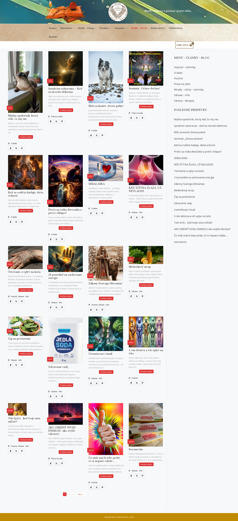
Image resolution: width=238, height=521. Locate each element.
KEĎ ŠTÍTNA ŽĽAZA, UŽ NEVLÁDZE (193, 164)
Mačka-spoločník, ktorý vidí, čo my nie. (196, 119)
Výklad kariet (176, 28)
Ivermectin (180, 242)
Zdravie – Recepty (184, 100)
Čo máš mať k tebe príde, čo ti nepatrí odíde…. (201, 235)
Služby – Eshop (86, 28)
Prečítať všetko (26, 137)
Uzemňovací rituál (184, 209)
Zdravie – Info (182, 95)
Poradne (104, 28)
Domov (53, 28)
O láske (14, 143)
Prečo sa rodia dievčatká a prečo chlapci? (197, 151)
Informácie (66, 28)
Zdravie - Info (137, 212)
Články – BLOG (139, 28)
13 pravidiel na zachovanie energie (194, 177)
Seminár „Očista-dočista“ (188, 138)
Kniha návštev (158, 28)
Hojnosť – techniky (185, 67)
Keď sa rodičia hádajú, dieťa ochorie (194, 145)
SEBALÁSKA (180, 158)
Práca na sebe (57, 116)
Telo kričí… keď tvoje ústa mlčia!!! (193, 222)
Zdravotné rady (183, 203)
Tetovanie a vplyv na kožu (189, 171)
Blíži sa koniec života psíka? (189, 132)
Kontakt (53, 37)
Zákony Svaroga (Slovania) (189, 184)
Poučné (14, 296)
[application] (73, 28)
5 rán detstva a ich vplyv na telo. (192, 216)
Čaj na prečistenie (184, 196)
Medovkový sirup (184, 190)
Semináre (120, 28)
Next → (81, 494)
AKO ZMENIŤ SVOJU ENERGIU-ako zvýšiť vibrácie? (202, 229)
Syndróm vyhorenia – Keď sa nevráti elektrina (200, 125)
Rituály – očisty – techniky (189, 89)
